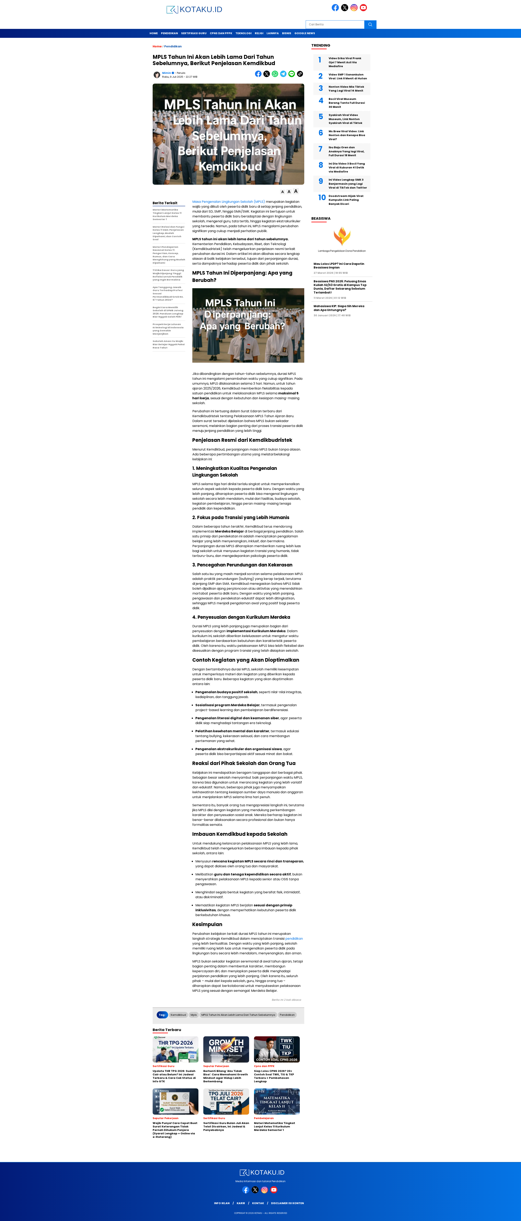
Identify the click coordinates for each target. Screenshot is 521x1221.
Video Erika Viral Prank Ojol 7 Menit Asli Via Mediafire (345, 62)
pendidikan (294, 938)
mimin (166, 73)
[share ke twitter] (267, 76)
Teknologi (243, 33)
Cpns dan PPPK (221, 33)
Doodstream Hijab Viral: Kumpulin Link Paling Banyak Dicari (346, 200)
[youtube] (364, 10)
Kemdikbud (178, 1015)
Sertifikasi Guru (194, 33)
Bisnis (286, 33)
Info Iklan (222, 1203)
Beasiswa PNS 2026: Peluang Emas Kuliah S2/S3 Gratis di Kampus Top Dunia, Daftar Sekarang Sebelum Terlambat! (340, 287)
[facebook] (336, 10)
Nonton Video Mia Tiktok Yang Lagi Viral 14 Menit (346, 89)
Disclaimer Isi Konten (287, 1203)
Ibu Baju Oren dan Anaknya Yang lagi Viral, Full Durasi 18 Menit (346, 151)
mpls (194, 1015)
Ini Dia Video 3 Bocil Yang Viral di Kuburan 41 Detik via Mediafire (347, 167)
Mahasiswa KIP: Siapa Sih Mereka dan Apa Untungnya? (339, 308)
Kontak (258, 1203)
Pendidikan (169, 33)
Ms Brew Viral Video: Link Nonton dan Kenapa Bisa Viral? (347, 135)
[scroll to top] (502, 1215)
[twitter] (345, 10)
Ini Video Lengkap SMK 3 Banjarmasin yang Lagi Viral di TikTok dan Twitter (348, 184)
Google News (304, 33)
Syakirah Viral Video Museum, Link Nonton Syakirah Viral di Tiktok (345, 119)
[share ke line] (292, 76)
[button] (282, 192)
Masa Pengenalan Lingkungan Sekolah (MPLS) (228, 201)
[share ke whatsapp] (276, 76)
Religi (259, 33)
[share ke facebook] (259, 76)
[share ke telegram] (284, 76)
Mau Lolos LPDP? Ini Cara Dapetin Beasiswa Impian (339, 266)
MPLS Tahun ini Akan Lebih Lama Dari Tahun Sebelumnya (238, 1015)
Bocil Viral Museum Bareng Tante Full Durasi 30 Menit (347, 103)
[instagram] (354, 10)
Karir (241, 1203)
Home (154, 33)
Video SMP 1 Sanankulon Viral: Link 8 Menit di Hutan (348, 77)
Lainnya (273, 33)
